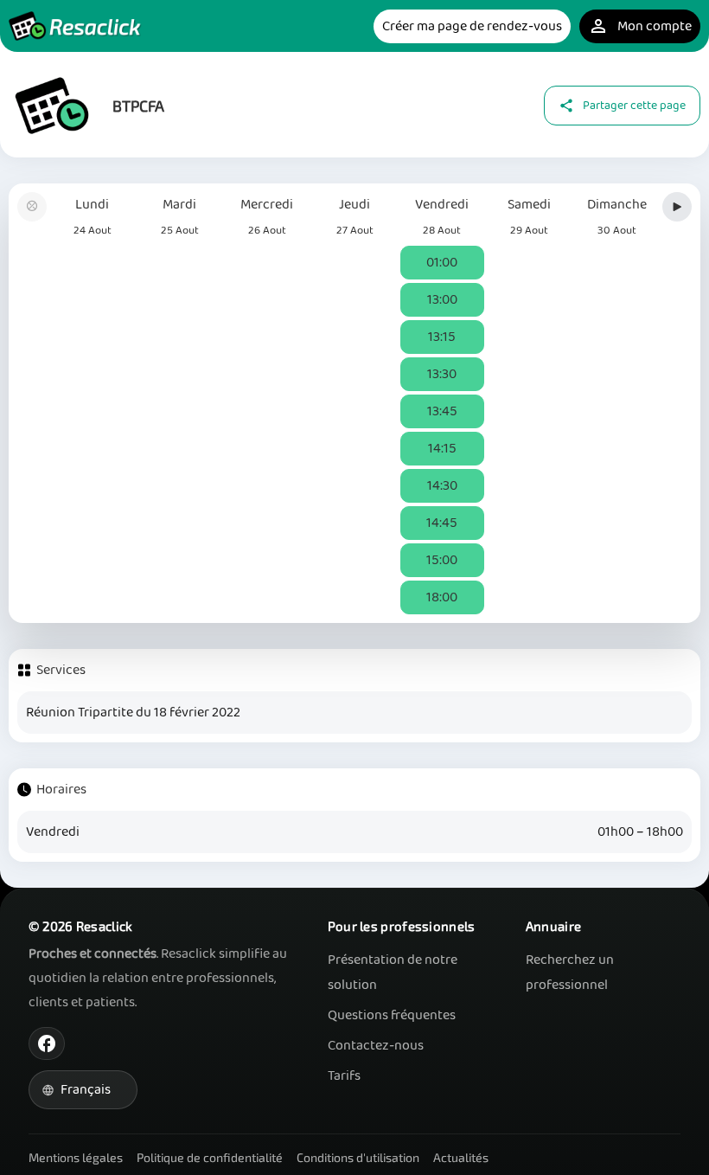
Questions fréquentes (392, 1015)
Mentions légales (76, 1157)
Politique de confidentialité (210, 1157)
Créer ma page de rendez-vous (472, 26)
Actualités (461, 1157)
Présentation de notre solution (392, 972)
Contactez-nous (376, 1045)
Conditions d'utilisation (358, 1157)
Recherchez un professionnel (570, 972)
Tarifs (344, 1075)
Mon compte (640, 26)
